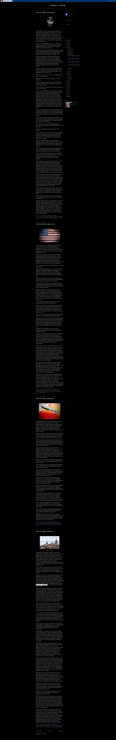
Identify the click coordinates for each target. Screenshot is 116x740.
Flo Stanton (67, 12)
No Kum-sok (52, 391)
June (69, 71)
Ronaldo (60, 217)
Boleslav (47, 216)
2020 (68, 47)
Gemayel (59, 522)
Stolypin (49, 524)
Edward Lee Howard (49, 390)
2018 (68, 80)
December (70, 49)
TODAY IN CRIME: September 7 (45, 531)
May (69, 73)
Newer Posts (38, 731)
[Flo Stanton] (66, 15)
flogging (55, 216)
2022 (68, 44)
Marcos (42, 391)
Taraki (53, 524)
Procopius (55, 217)
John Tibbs (38, 217)
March (69, 77)
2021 (68, 45)
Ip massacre (46, 523)
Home (50, 731)
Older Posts (61, 731)
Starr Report (43, 392)
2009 (68, 96)
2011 (68, 93)
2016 (68, 84)
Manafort (58, 523)
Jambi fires (57, 390)
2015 (68, 86)
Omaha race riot (44, 217)
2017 (68, 82)
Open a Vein (58, 5)
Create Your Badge (68, 16)
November (70, 50)
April (69, 75)
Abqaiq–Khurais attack (44, 522)
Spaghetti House (39, 218)
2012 (68, 91)
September (70, 54)
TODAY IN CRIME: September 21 (45, 224)
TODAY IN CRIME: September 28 (45, 12)
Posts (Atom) (43, 733)
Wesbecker (57, 524)
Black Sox (41, 216)
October (69, 52)
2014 (68, 87)
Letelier (38, 391)
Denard (50, 216)
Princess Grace (43, 524)
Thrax (56, 218)
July (69, 70)
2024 (68, 40)
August (69, 68)
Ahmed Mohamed (53, 522)
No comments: (54, 215)
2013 (68, 89)
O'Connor (58, 391)
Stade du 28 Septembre (49, 218)
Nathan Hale (47, 391)
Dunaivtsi (43, 390)
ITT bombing (60, 216)
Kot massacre (53, 523)
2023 (68, 42)
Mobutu (37, 524)
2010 (68, 94)
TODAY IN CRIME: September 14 (45, 398)
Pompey (50, 217)
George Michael (39, 523)
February (70, 78)
